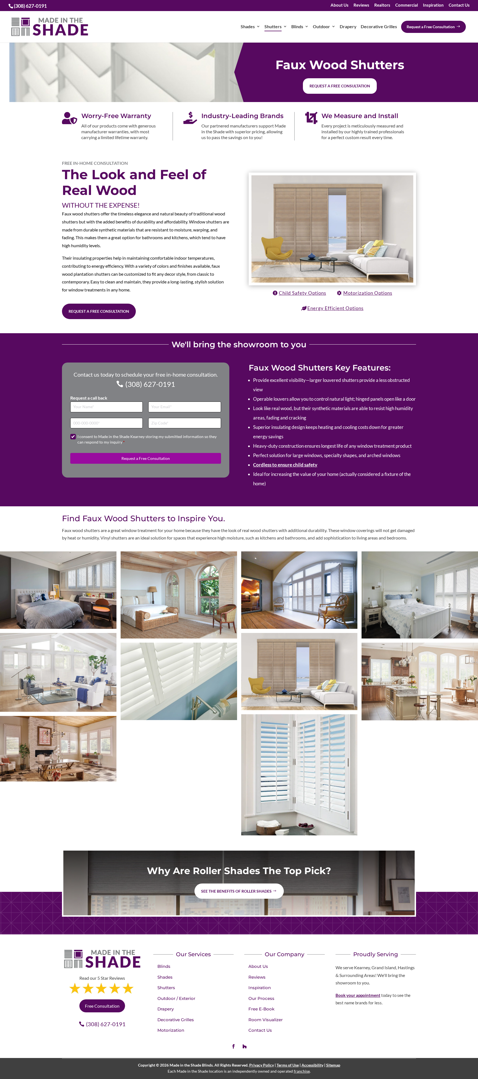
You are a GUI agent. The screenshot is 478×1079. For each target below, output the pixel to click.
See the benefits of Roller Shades (236, 891)
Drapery (165, 1009)
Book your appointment (358, 995)
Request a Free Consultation (99, 311)
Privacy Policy (261, 1065)
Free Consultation (102, 1005)
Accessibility (312, 1065)
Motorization (170, 1030)
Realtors (382, 5)
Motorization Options (367, 293)
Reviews (361, 5)
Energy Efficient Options (335, 308)
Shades (165, 977)
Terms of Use (288, 1065)
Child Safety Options (302, 293)
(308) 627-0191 (150, 384)
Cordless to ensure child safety (285, 465)
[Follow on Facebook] (233, 1046)
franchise (302, 1071)
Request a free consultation (340, 86)
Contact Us (459, 5)
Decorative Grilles (175, 1019)
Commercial (406, 5)
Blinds (163, 966)
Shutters (166, 987)
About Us (340, 5)
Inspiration (433, 5)
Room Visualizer (265, 1019)
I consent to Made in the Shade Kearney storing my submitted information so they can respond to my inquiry (147, 439)
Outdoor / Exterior (176, 998)
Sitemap (333, 1065)
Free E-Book (261, 1009)
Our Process (261, 998)
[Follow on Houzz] (244, 1046)
